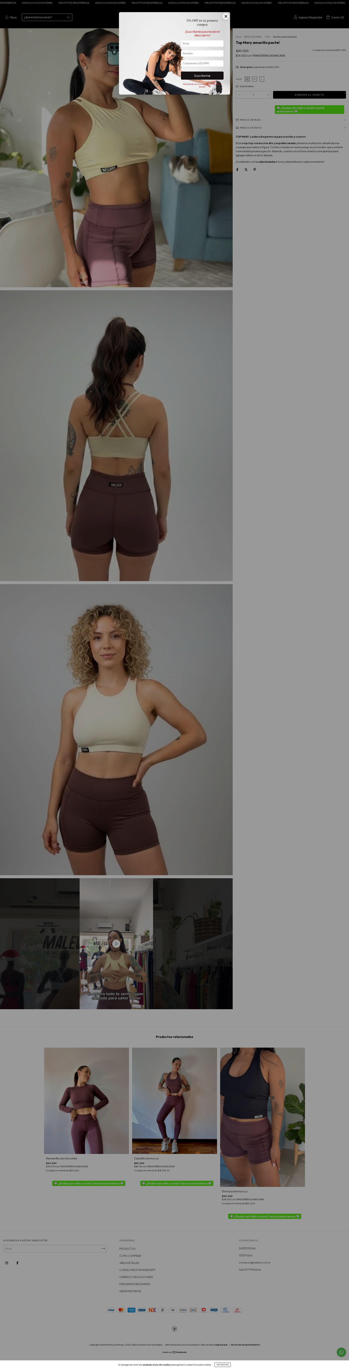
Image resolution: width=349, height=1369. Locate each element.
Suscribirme (202, 75)
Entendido (223, 1365)
